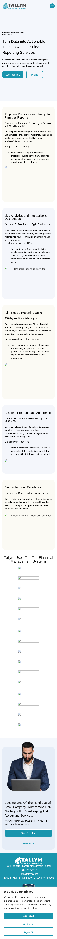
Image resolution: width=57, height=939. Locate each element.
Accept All (28, 915)
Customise (28, 924)
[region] (28, 913)
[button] (52, 5)
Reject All (28, 932)
